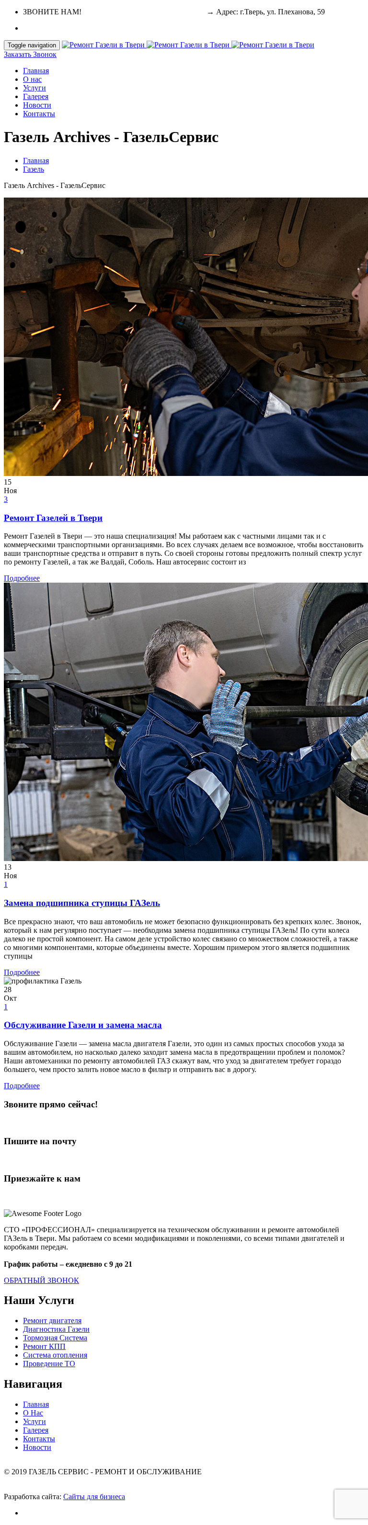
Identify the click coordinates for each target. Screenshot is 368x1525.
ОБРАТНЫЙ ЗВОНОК (41, 1280)
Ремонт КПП (44, 1346)
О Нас (33, 1413)
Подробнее (22, 578)
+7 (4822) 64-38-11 (113, 12)
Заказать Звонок (30, 54)
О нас (32, 79)
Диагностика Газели (56, 1329)
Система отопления (55, 1355)
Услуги (34, 88)
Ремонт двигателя (52, 1320)
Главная (36, 70)
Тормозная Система (55, 1338)
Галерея (35, 96)
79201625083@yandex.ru (43, 1160)
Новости (37, 105)
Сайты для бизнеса (94, 1496)
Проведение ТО (49, 1363)
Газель (33, 169)
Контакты (39, 114)
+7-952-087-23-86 (177, 12)
